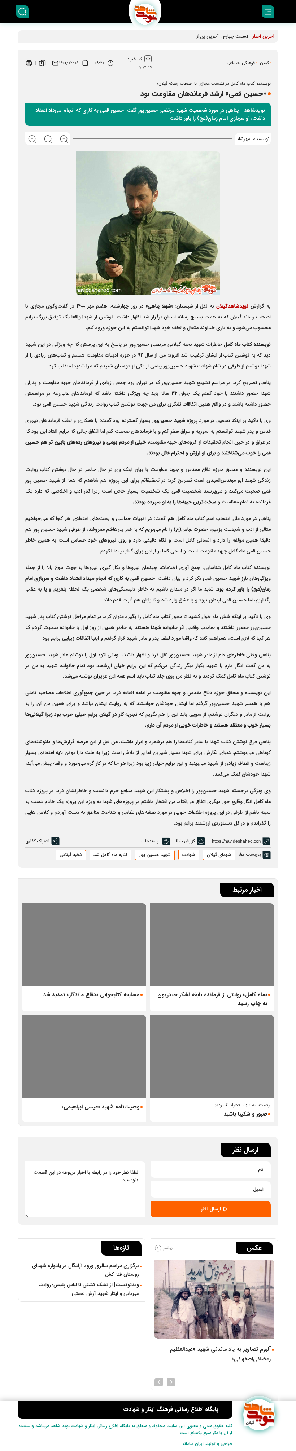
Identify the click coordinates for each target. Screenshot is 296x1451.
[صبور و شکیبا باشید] (212, 1056)
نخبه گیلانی (71, 855)
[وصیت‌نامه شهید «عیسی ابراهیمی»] (84, 1056)
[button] (171, 1381)
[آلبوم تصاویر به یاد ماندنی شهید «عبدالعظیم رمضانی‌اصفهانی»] (214, 1299)
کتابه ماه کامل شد (110, 855)
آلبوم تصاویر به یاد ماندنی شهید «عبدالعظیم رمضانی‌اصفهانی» (220, 1354)
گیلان (264, 62)
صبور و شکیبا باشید (245, 1114)
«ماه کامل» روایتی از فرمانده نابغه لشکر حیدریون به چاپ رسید (212, 999)
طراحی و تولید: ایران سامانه (207, 1443)
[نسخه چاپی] (28, 63)
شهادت (188, 855)
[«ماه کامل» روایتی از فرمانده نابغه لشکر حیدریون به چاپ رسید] (212, 944)
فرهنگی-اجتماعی (241, 62)
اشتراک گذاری (37, 841)
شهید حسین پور (155, 855)
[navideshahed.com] (259, 1414)
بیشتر (167, 1247)
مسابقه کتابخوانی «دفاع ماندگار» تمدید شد (91, 995)
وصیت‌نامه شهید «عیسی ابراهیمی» (100, 1107)
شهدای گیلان (219, 855)
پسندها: (151, 841)
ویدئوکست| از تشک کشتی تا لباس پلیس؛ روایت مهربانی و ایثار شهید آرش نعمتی (88, 1289)
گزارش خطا (185, 841)
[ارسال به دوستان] (55, 63)
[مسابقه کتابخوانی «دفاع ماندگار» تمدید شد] (84, 944)
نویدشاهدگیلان (232, 306)
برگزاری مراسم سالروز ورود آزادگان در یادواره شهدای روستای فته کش (85, 1270)
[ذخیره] (42, 63)
